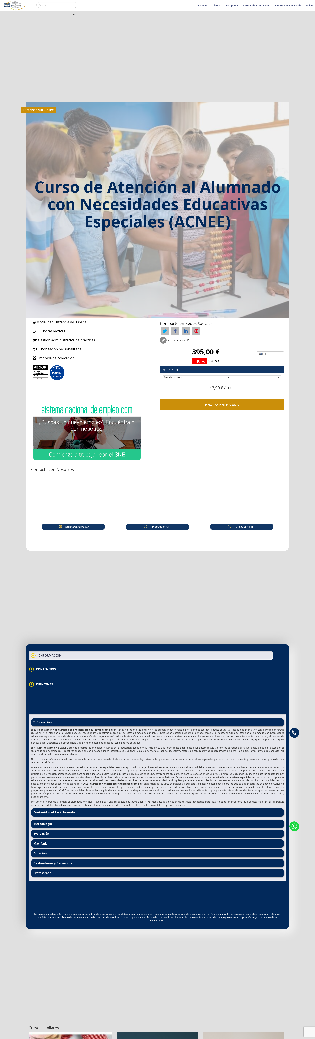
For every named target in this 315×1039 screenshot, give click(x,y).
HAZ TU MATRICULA (222, 404)
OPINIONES (41, 684)
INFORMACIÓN (46, 655)
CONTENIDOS (42, 669)
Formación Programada (256, 5)
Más (308, 5)
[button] (270, 354)
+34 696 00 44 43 (159, 526)
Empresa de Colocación (288, 5)
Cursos (201, 5)
